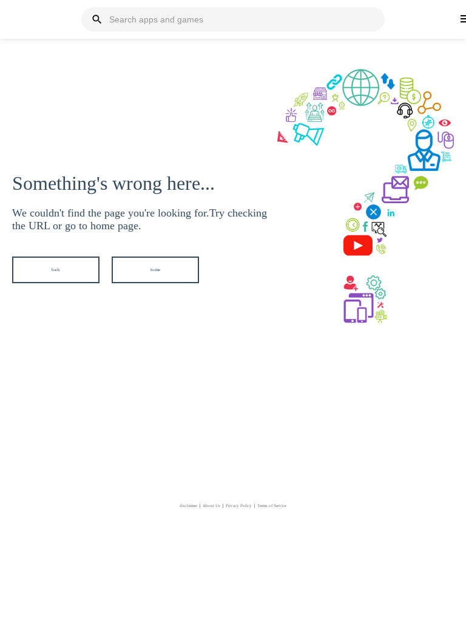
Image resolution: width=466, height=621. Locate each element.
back (56, 269)
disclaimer (188, 505)
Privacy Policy (239, 505)
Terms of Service (271, 505)
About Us (211, 505)
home (155, 269)
